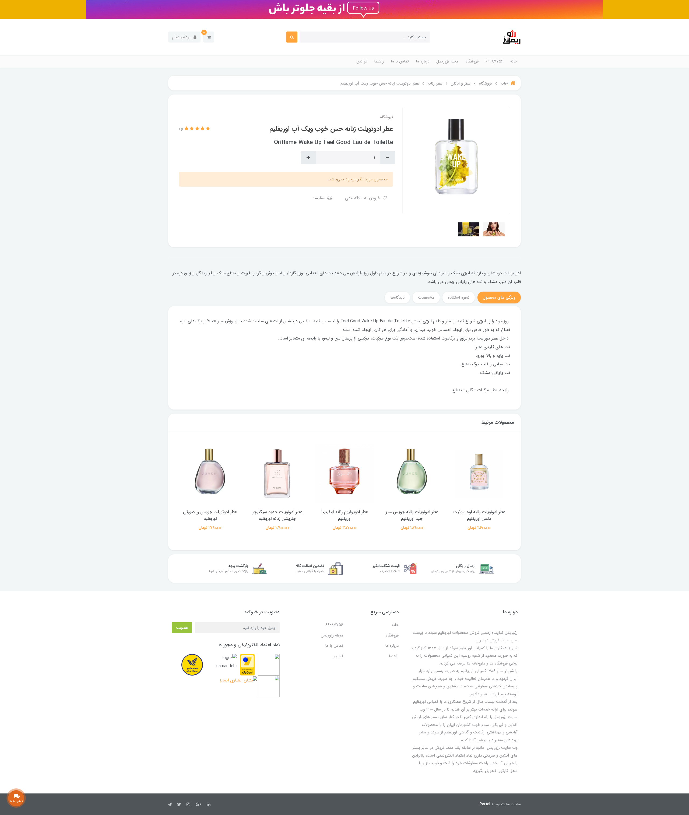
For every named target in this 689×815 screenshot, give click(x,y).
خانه (513, 61)
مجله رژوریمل (447, 61)
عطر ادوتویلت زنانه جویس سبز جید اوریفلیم (412, 515)
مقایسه (319, 198)
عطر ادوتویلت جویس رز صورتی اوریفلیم (210, 515)
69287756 (494, 61)
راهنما (379, 61)
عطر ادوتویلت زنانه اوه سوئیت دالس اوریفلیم (479, 515)
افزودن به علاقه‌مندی (363, 198)
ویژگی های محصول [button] (499, 297)
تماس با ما (400, 61)
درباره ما (422, 61)
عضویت (182, 628)
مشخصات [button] (426, 297)
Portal (485, 804)
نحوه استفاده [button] (458, 297)
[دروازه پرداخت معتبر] (247, 665)
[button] (208, 37)
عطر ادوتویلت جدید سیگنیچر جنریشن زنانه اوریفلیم (277, 515)
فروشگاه (472, 61)
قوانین (362, 61)
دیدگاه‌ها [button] (397, 297)
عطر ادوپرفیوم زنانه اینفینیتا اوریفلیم (344, 515)
